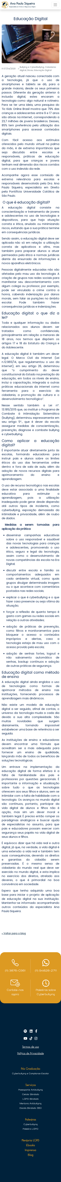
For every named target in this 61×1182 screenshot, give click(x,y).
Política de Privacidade (30, 1053)
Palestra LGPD (30, 1129)
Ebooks (30, 1145)
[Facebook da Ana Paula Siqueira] (36, 1031)
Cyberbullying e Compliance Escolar (30, 1073)
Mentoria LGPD (30, 1140)
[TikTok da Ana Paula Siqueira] (31, 1038)
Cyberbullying (31, 1124)
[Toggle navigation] (55, 5)
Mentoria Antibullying (30, 1103)
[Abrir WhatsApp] (54, 1174)
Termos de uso (30, 1046)
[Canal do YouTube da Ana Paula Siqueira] (26, 1038)
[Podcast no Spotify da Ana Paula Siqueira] (26, 1031)
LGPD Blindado (31, 1099)
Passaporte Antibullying (30, 1090)
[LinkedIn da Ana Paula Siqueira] (32, 1031)
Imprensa (30, 1150)
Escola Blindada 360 (31, 1108)
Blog (30, 1154)
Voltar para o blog (14, 933)
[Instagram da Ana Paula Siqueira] (36, 1038)
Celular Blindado (30, 1094)
